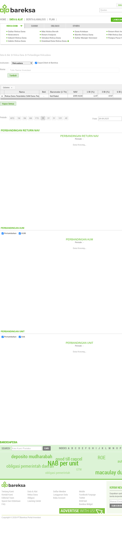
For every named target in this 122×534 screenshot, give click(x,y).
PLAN (52, 19)
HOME (3, 19)
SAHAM (34, 25)
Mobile (82, 491)
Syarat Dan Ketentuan (11, 500)
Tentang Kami (8, 491)
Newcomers (13, 35)
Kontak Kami (7, 494)
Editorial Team (8, 497)
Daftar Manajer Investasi (86, 38)
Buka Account (59, 497)
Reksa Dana (18, 54)
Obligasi (30, 497)
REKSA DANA (12, 25)
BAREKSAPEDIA (8, 442)
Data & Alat (5, 54)
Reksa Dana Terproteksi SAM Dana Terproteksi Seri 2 (28, 96)
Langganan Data (60, 494)
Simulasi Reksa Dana (51, 38)
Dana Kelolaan (81, 31)
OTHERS (76, 25)
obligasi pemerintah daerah (30, 466)
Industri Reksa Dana (17, 38)
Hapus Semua (8, 103)
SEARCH (6, 448)
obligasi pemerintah (57, 472)
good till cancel (69, 459)
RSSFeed (83, 500)
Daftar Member (59, 491)
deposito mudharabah (31, 456)
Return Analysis (48, 35)
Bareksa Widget (86, 504)
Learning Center (34, 500)
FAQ (3, 504)
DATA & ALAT (16, 19)
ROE (101, 457)
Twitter (82, 497)
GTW (79, 469)
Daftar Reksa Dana (16, 31)
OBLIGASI (55, 25)
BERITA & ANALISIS (36, 19)
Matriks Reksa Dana (84, 35)
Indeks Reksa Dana (17, 41)
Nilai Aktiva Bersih (49, 31)
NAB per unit (63, 463)
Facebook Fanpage (87, 494)
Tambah (13, 75)
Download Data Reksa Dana (54, 41)
